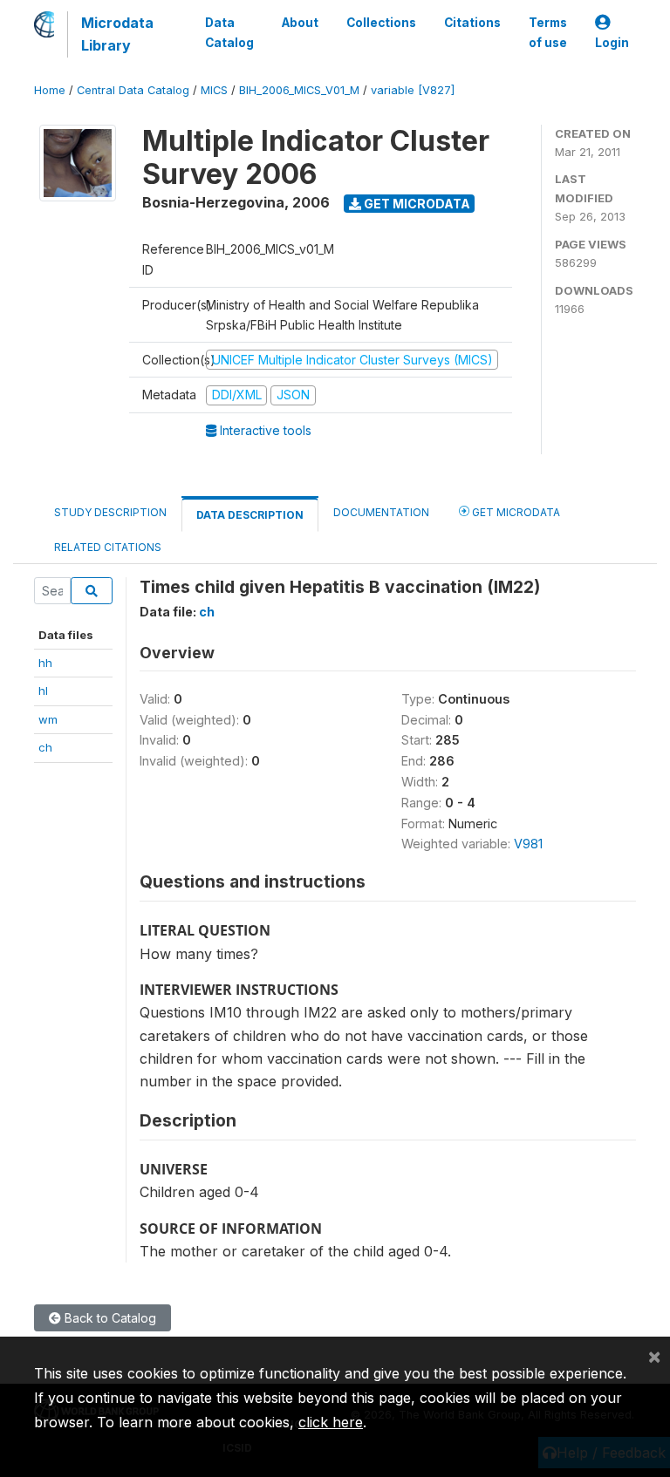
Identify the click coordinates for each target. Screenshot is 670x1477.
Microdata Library (117, 34)
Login (612, 43)
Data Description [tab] (250, 514)
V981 (528, 843)
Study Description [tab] (110, 512)
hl (43, 691)
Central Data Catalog (133, 90)
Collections (381, 23)
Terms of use (548, 32)
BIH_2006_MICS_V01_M (299, 90)
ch (45, 747)
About (300, 23)
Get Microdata (415, 203)
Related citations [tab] (107, 547)
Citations (472, 23)
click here (330, 1422)
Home (49, 90)
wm (48, 719)
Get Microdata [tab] (514, 512)
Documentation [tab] (381, 512)
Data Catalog (229, 32)
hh (45, 663)
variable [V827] (413, 90)
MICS (214, 90)
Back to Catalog (108, 1317)
